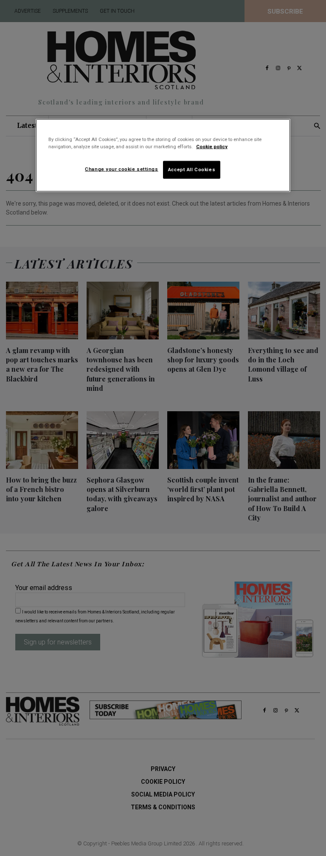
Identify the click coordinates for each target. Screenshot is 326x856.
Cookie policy (212, 147)
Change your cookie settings (121, 169)
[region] (163, 155)
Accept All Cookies (191, 169)
